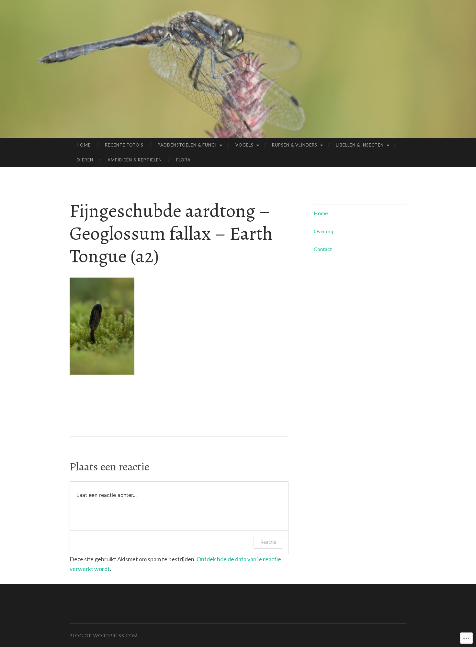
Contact (323, 249)
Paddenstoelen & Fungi (187, 145)
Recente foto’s (124, 145)
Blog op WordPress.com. (104, 635)
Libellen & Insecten (360, 145)
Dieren (85, 159)
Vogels (244, 145)
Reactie (268, 542)
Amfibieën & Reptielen (135, 159)
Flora (183, 159)
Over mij (323, 231)
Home (84, 145)
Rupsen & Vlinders (294, 145)
